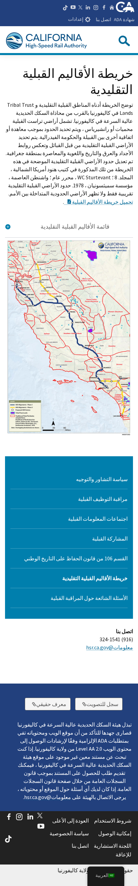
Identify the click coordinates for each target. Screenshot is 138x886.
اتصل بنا (103, 19)
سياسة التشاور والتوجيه (102, 479)
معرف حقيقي (45, 703)
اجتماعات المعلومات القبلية (98, 518)
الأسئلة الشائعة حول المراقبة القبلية (89, 598)
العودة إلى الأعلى (70, 820)
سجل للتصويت (96, 703)
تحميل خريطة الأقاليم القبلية (98, 201)
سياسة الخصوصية (69, 833)
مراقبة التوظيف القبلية (103, 499)
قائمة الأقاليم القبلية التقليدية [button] (75, 226)
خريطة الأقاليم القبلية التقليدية (95, 578)
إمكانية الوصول (114, 833)
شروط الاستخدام (112, 820)
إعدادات (75, 19)
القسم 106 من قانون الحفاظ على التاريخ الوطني (76, 558)
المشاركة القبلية (110, 538)
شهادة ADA (124, 19)
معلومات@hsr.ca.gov (109, 647)
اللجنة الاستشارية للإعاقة (112, 850)
